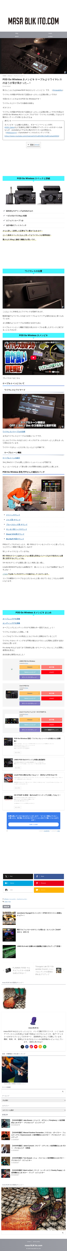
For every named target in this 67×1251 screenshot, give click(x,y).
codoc (58, 830)
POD (9, 901)
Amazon (29, 667)
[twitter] (22, 1047)
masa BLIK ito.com (33, 1245)
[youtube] (36, 1046)
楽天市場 (51, 667)
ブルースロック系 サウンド (16, 524)
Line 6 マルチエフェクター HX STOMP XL (32, 712)
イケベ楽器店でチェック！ (51, 729)
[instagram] (31, 1046)
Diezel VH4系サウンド (15, 534)
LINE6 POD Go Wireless (27, 661)
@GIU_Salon (10, 127)
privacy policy (36, 1241)
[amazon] (40, 1046)
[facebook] (27, 1046)
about (16, 36)
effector (6, 899)
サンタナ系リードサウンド (16, 529)
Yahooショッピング (29, 672)
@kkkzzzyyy (11, 133)
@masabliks (57, 90)
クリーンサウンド (13, 515)
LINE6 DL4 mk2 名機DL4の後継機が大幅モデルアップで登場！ (39, 946)
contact (50, 36)
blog (16, 33)
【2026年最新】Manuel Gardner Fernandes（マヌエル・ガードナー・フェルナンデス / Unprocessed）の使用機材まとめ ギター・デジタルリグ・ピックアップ (38, 1135)
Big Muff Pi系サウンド (15, 539)
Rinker (26, 663)
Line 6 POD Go (24, 686)
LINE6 (6, 901)
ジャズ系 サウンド (13, 520)
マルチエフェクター (22, 899)
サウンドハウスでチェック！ (30, 677)
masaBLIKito (46, 830)
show (37, 145)
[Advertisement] (33, 162)
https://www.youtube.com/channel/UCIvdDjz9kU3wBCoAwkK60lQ (32, 136)
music (50, 33)
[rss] (44, 1046)
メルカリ (51, 672)
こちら (5, 574)
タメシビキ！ (12, 899)
